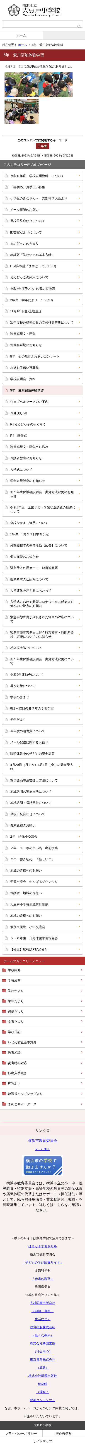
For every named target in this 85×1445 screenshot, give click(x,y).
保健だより (16, 1011)
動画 (33, 1400)
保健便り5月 (19, 413)
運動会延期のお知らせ (26, 345)
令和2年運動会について (27, 674)
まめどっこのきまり (24, 243)
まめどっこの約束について (29, 277)
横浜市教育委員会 (42, 1141)
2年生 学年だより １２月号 (31, 300)
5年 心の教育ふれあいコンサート (35, 356)
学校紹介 (14, 970)
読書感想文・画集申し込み (29, 447)
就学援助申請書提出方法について (34, 780)
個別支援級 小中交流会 (27, 927)
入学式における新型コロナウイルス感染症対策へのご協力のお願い (42, 604)
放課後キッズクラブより (25, 1094)
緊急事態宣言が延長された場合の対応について (42, 619)
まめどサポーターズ (22, 1104)
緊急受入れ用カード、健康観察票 (34, 568)
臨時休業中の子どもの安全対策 (32, 753)
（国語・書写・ (43, 1311)
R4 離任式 (18, 435)
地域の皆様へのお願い (26, 870)
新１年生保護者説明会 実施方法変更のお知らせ (42, 494)
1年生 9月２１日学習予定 (29, 534)
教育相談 (14, 1052)
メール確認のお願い (24, 209)
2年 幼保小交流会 (23, 836)
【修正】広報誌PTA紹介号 (29, 949)
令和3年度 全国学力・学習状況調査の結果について (42, 509)
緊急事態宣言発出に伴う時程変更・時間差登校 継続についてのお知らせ (42, 634)
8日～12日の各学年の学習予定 (32, 708)
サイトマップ (42, 1441)
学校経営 (14, 980)
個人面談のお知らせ (24, 556)
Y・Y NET (42, 1149)
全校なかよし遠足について (29, 523)
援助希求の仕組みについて (29, 579)
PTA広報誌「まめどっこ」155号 (33, 266)
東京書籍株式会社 (42, 1359)
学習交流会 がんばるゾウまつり (34, 882)
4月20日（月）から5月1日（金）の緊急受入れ (41, 767)
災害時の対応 (17, 1063)
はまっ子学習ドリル (42, 1246)
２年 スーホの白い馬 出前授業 (34, 848)
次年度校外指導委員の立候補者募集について (42, 322)
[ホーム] (42, 10)
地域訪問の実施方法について (30, 791)
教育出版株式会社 (42, 1327)
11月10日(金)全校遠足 (25, 311)
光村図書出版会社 (42, 1303)
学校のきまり (19, 697)
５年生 (42, 146)
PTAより (14, 1083)
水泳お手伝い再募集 (24, 367)
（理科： (42, 1392)
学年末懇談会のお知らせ (27, 481)
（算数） (42, 1367)
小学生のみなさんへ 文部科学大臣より (38, 198)
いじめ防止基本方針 (22, 1042)
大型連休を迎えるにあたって (30, 590)
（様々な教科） (43, 1335)
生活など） (43, 1319)
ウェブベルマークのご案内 (29, 401)
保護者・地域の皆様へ (26, 893)
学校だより (16, 991)
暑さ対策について (23, 686)
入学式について (21, 469)
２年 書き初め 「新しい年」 (32, 859)
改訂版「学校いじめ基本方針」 (32, 255)
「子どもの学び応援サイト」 (42, 1262)
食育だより (16, 1021)
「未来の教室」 (43, 1278)
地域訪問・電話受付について (30, 803)
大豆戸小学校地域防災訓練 (29, 904)
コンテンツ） (45, 1400)
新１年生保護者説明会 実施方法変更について (42, 661)
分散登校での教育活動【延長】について (38, 545)
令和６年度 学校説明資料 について (37, 176)
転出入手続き (17, 1073)
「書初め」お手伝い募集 (27, 187)
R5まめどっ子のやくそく (28, 424)
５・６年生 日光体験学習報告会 (34, 938)
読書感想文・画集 (23, 334)
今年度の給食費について (27, 731)
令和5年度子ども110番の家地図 (32, 289)
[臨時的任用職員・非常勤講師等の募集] (42, 1175)
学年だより (16, 1001)
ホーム (21, 35)
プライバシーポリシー (21, 1433)
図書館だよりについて (26, 232)
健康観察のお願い (23, 825)
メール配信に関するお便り (29, 742)
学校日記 (14, 1032)
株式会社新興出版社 (42, 1376)
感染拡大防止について (26, 648)
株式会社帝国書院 (42, 1343)
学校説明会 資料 (23, 379)
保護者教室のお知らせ (26, 458)
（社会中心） (42, 1351)
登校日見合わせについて (27, 221)
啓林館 (42, 1384)
